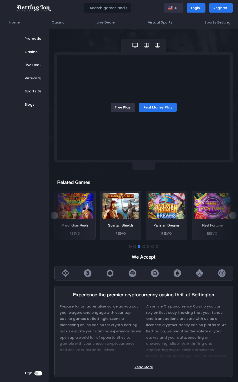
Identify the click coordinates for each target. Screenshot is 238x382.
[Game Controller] (135, 45)
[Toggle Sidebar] (9, 8)
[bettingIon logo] (34, 7)
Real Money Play (157, 107)
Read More (144, 367)
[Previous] (54, 215)
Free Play (123, 107)
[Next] (233, 215)
